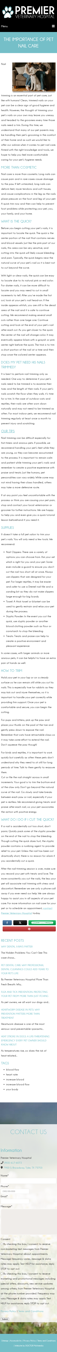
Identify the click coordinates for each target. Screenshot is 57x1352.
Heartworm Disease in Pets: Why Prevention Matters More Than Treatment (20, 1013)
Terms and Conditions (31, 1311)
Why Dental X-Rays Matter (17, 946)
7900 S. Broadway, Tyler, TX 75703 (23, 1167)
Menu (4, 26)
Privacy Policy (8, 1311)
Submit (5, 1319)
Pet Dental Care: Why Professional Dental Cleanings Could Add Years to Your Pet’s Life (25, 969)
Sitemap (4, 1341)
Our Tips (8, 431)
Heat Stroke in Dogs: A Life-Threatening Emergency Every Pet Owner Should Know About (25, 1040)
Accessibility (16, 1341)
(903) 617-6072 (13, 1162)
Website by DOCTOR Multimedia (29, 1346)
